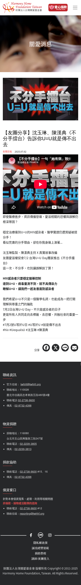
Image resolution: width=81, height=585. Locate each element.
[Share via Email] (74, 347)
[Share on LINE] (65, 347)
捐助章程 (40, 553)
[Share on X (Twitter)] (55, 347)
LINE (40, 535)
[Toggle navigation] (75, 8)
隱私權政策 (40, 542)
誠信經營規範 (40, 548)
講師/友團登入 (40, 558)
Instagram (50, 535)
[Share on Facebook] (46, 347)
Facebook (31, 535)
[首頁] (22, 7)
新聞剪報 (7, 151)
